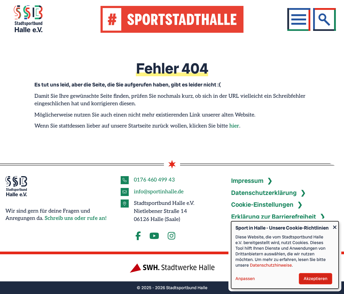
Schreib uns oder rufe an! (76, 218)
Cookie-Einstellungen (262, 205)
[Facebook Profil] (138, 236)
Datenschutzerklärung (264, 193)
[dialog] (285, 255)
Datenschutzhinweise (271, 265)
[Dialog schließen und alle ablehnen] (335, 224)
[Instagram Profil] (171, 236)
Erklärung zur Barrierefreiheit (273, 217)
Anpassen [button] (245, 278)
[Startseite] (34, 19)
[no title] (154, 236)
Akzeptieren (315, 278)
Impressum (247, 181)
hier (234, 126)
